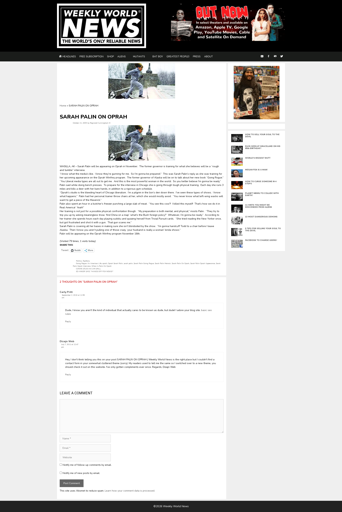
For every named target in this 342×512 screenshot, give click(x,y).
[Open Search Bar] (255, 56)
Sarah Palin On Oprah (180, 263)
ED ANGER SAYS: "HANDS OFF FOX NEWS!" (94, 271)
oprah (104, 263)
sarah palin (128, 263)
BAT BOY (157, 56)
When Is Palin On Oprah (102, 266)
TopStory (86, 261)
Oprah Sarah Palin (115, 263)
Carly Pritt (66, 292)
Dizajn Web (67, 341)
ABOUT (208, 56)
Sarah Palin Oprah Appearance (202, 263)
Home (63, 105)
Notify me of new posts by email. (81, 473)
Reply (68, 321)
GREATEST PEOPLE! (178, 56)
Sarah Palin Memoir (163, 263)
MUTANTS (139, 56)
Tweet (64, 250)
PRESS (197, 56)
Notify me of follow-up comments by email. (87, 465)
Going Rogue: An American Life (89, 263)
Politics (79, 261)
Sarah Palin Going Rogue (144, 263)
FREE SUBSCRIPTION (91, 56)
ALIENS (121, 56)
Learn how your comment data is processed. (130, 490)
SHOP (110, 56)
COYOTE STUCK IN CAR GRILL (88, 269)
